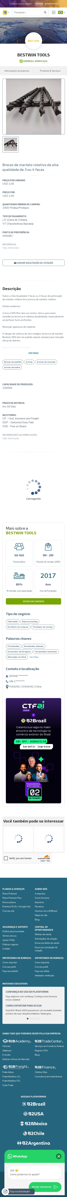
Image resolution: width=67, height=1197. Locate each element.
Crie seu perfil (9, 967)
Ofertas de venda (43, 934)
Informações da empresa (17, 70)
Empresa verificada (35, 61)
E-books (6, 1054)
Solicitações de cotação (46, 938)
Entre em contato (33, 601)
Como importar (9, 962)
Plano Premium (9, 893)
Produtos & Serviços (50, 70)
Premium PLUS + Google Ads (16, 906)
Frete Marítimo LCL (11, 1076)
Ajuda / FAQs (8, 940)
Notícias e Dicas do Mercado (16, 1059)
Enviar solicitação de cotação (35, 262)
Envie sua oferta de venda (47, 943)
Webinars (7, 1050)
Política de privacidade (13, 931)
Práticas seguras (10, 944)
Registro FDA (41, 1050)
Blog (37, 919)
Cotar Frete (7, 1085)
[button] (6, 12)
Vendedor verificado (44, 975)
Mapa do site (41, 915)
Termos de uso (9, 935)
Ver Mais (34, 657)
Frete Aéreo (8, 1072)
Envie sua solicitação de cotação (46, 949)
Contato (6, 948)
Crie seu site (8, 911)
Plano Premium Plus (12, 898)
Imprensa (39, 902)
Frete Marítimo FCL (11, 1080)
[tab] (10, 144)
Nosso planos (9, 902)
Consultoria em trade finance (48, 1076)
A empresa (40, 893)
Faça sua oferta (42, 971)
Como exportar (42, 962)
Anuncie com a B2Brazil (46, 911)
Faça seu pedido (10, 971)
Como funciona (42, 898)
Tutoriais (6, 1046)
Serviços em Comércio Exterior (49, 1046)
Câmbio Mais (41, 1072)
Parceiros (39, 906)
